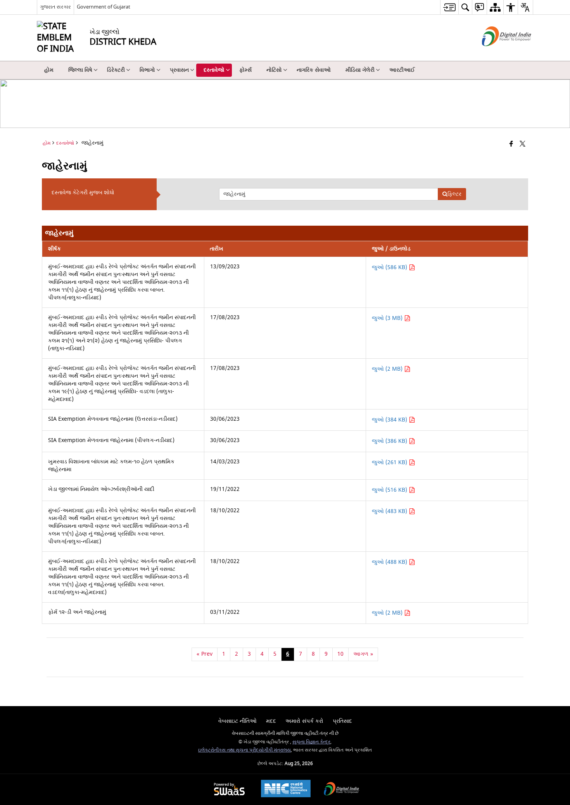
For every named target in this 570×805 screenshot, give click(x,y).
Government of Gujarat (103, 6)
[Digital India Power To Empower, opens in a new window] (341, 789)
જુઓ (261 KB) (390, 462)
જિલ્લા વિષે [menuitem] (80, 70)
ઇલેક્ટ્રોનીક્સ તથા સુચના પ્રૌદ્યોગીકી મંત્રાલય (244, 750)
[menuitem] (449, 7)
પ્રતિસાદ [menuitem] (342, 721)
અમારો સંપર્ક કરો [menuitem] (304, 721)
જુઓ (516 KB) (390, 490)
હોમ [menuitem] (49, 70)
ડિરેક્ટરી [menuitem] (116, 70)
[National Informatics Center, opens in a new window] (285, 789)
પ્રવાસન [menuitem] (179, 70)
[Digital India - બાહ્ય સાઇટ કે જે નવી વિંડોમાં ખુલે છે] (497, 53)
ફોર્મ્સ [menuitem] (245, 70)
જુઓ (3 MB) (388, 318)
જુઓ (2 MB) (388, 369)
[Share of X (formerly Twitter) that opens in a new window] (522, 144)
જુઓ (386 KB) (390, 441)
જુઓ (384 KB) (390, 420)
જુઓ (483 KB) (390, 511)
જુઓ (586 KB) (390, 267)
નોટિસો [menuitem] (274, 70)
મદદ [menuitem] (271, 721)
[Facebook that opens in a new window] (511, 144)
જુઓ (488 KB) (390, 562)
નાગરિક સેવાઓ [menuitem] (314, 70)
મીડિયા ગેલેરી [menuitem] (360, 70)
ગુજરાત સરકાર (55, 6)
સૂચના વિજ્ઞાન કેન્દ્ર (311, 742)
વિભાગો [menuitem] (147, 70)
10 (340, 654)
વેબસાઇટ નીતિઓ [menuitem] (237, 721)
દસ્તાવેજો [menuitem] (214, 70)
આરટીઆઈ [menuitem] (402, 70)
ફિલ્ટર (454, 194)
